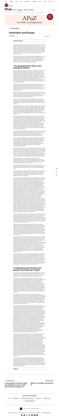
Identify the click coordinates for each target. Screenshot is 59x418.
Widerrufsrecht (38, 398)
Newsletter (23, 412)
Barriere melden (38, 412)
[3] (20, 187)
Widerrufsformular (47, 398)
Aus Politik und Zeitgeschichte (16, 12)
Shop (5, 12)
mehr (45, 1)
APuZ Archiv (22, 12)
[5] (20, 234)
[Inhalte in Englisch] (53, 1)
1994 (29, 12)
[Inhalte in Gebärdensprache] (51, 1)
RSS (27, 412)
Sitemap (19, 412)
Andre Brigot (12, 35)
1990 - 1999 (26, 12)
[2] (17, 128)
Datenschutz (15, 412)
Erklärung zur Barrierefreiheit (46, 412)
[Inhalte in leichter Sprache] (49, 1)
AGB (9, 398)
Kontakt (30, 412)
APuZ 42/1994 (33, 12)
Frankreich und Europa (39, 12)
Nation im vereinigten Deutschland (42, 383)
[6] (26, 245)
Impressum (10, 412)
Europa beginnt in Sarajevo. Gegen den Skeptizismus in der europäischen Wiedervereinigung (16, 385)
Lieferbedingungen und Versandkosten (27, 398)
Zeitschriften (8, 12)
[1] (28, 50)
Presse (33, 412)
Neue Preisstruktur (15, 398)
